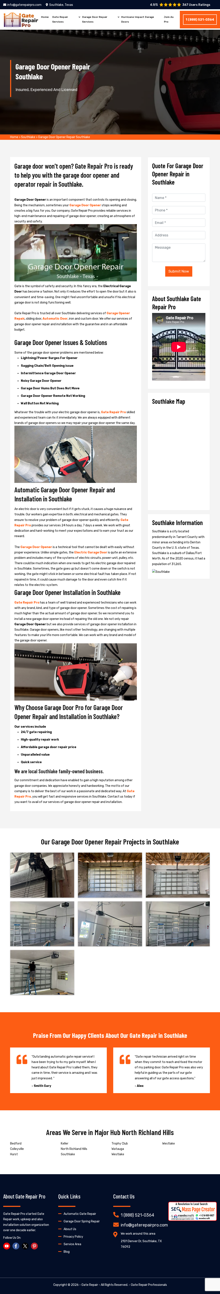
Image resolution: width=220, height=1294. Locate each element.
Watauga (118, 1149)
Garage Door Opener (85, 205)
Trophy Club (120, 1143)
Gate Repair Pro (113, 412)
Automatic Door (55, 318)
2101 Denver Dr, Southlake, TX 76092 (141, 1243)
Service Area (72, 1244)
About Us (70, 1229)
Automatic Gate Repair (80, 1214)
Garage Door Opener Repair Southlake (64, 137)
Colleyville (17, 1149)
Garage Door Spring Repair (82, 1221)
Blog (67, 1252)
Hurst (14, 1154)
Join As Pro (169, 19)
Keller (64, 1143)
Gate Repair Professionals (149, 1285)
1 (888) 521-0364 (200, 20)
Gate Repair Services (60, 19)
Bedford (15, 1143)
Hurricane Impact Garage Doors (137, 19)
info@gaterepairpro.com (24, 5)
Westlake (118, 1154)
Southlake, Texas (61, 5)
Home (45, 16)
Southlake (28, 137)
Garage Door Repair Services (94, 19)
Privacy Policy (73, 1237)
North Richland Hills (74, 1149)
